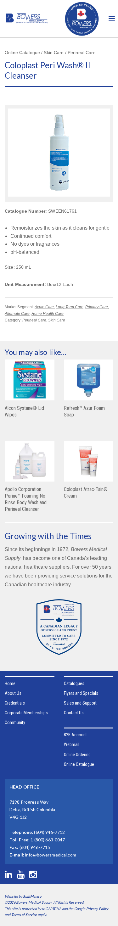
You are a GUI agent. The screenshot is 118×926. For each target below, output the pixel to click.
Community (15, 722)
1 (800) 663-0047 (48, 839)
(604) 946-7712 (49, 832)
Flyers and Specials (81, 693)
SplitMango (32, 896)
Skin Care (56, 320)
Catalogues (74, 683)
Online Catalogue (79, 764)
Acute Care (44, 307)
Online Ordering (77, 754)
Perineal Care (34, 320)
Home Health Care (47, 313)
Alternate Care (17, 313)
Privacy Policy (97, 908)
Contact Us (74, 712)
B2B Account (75, 734)
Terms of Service (24, 914)
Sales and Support (80, 703)
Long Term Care (69, 307)
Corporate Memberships (26, 712)
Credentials (15, 703)
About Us (13, 693)
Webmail (71, 744)
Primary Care (96, 307)
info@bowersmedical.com (50, 854)
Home (10, 683)
